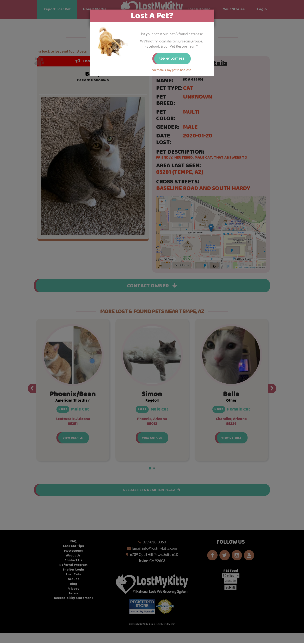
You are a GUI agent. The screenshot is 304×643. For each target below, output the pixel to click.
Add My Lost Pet (171, 58)
